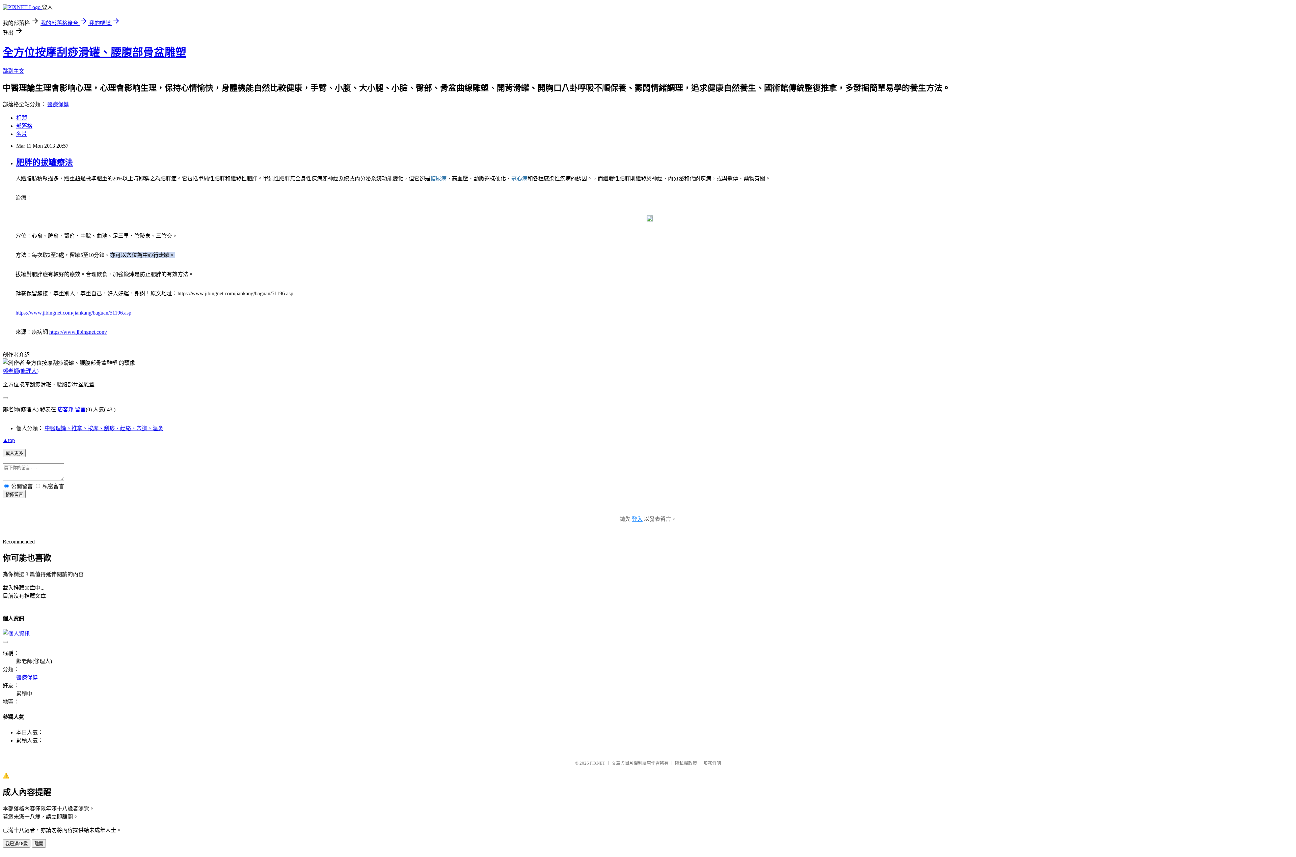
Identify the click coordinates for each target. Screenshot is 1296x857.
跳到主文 (13, 71)
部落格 (24, 126)
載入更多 (14, 453)
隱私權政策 (686, 763)
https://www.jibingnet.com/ (78, 332)
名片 (21, 134)
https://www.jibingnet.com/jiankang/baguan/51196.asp (73, 313)
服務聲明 (712, 763)
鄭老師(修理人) (20, 371)
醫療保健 (58, 104)
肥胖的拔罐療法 (44, 162)
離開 (38, 843)
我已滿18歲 (16, 843)
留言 (80, 409)
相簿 (21, 118)
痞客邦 (65, 409)
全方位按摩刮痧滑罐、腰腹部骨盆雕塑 (94, 52)
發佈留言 (14, 494)
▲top (9, 440)
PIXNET (597, 763)
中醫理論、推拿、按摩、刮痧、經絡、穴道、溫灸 (104, 428)
